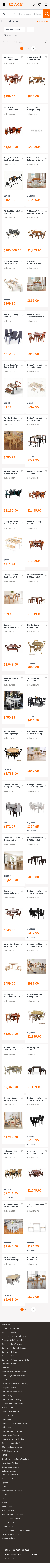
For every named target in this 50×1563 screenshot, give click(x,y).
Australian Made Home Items (12, 1514)
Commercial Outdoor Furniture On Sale (16, 1360)
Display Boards (7, 1415)
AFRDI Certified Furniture (10, 1451)
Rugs (4, 1487)
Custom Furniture (8, 1538)
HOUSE (4, 1455)
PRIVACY (26, 1554)
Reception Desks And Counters (13, 1340)
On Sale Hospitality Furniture (12, 1328)
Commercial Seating (9, 1332)
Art (3, 1498)
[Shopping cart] (45, 4)
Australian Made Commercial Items (14, 1372)
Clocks (4, 1495)
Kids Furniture (7, 1506)
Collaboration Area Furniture (12, 1403)
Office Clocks (6, 1427)
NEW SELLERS (10, 1559)
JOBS (27, 1550)
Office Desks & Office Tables (12, 1392)
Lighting (5, 1483)
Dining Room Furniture (10, 1467)
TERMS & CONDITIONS (13, 1554)
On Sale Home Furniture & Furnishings (15, 1459)
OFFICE (4, 1379)
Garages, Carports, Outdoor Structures (16, 1530)
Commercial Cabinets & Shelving (14, 1348)
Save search (12, 35)
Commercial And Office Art (11, 1443)
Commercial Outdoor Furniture (13, 1356)
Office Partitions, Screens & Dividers (14, 1423)
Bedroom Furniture (9, 1471)
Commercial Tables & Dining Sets (14, 1336)
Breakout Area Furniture (10, 1411)
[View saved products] (39, 5)
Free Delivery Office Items (11, 1435)
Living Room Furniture (10, 1463)
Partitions (5, 1368)
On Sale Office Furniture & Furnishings (15, 1384)
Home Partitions (8, 1522)
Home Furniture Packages (11, 1518)
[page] (39, 49)
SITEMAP (34, 1554)
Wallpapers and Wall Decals (12, 1491)
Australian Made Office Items (12, 1431)
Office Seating (7, 1395)
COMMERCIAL (7, 1324)
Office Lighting (7, 1419)
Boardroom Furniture (9, 1407)
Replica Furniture (8, 1510)
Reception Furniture (9, 1388)
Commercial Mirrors (9, 1364)
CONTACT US (10, 1550)
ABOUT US (20, 1550)
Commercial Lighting (9, 1352)
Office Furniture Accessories (12, 1447)
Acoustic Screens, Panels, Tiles (13, 1439)
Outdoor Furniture (8, 1479)
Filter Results (42, 21)
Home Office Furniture (10, 1475)
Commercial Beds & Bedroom (12, 1344)
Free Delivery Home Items (11, 1534)
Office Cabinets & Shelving (11, 1399)
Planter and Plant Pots (10, 1526)
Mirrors (4, 1502)
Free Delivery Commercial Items (13, 1376)
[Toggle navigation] (3, 5)
